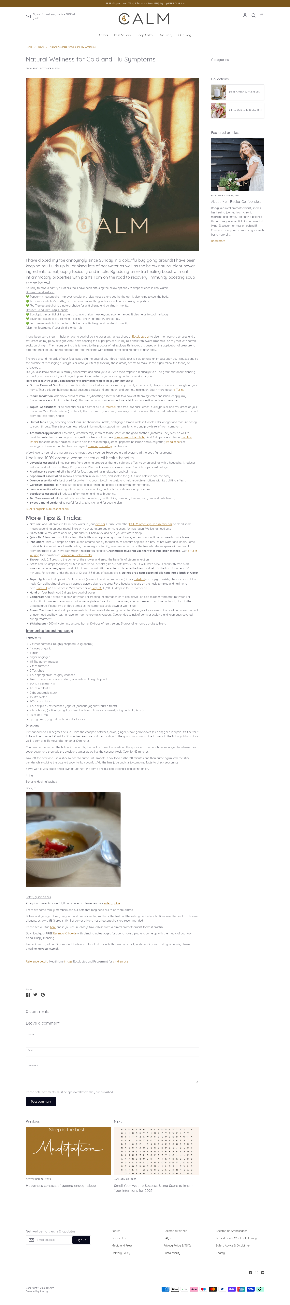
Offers (103, 35)
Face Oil (41, 588)
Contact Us (119, 1238)
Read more (218, 241)
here (53, 927)
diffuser (100, 524)
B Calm (50, 1287)
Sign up (81, 1240)
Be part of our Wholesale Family (236, 1238)
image (68, 961)
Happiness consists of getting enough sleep (61, 1185)
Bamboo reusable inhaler (129, 437)
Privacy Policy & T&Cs (177, 1245)
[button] (112, 631)
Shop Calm (145, 35)
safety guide (112, 903)
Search (116, 1231)
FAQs (167, 1238)
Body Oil (97, 588)
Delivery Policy (121, 1253)
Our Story (165, 35)
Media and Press (122, 1245)
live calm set (173, 442)
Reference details (37, 961)
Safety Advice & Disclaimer (233, 1245)
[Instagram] (255, 1272)
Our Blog (184, 35)
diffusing (178, 390)
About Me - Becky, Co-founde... (236, 201)
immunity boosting (100, 446)
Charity (220, 1253)
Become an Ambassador (231, 1231)
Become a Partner (175, 1231)
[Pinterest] (261, 1272)
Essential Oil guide (65, 933)
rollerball (111, 407)
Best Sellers (122, 35)
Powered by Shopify (37, 1291)
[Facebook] (249, 1272)
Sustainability (172, 1253)
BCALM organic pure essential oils (47, 509)
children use (120, 961)
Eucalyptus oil (141, 336)
